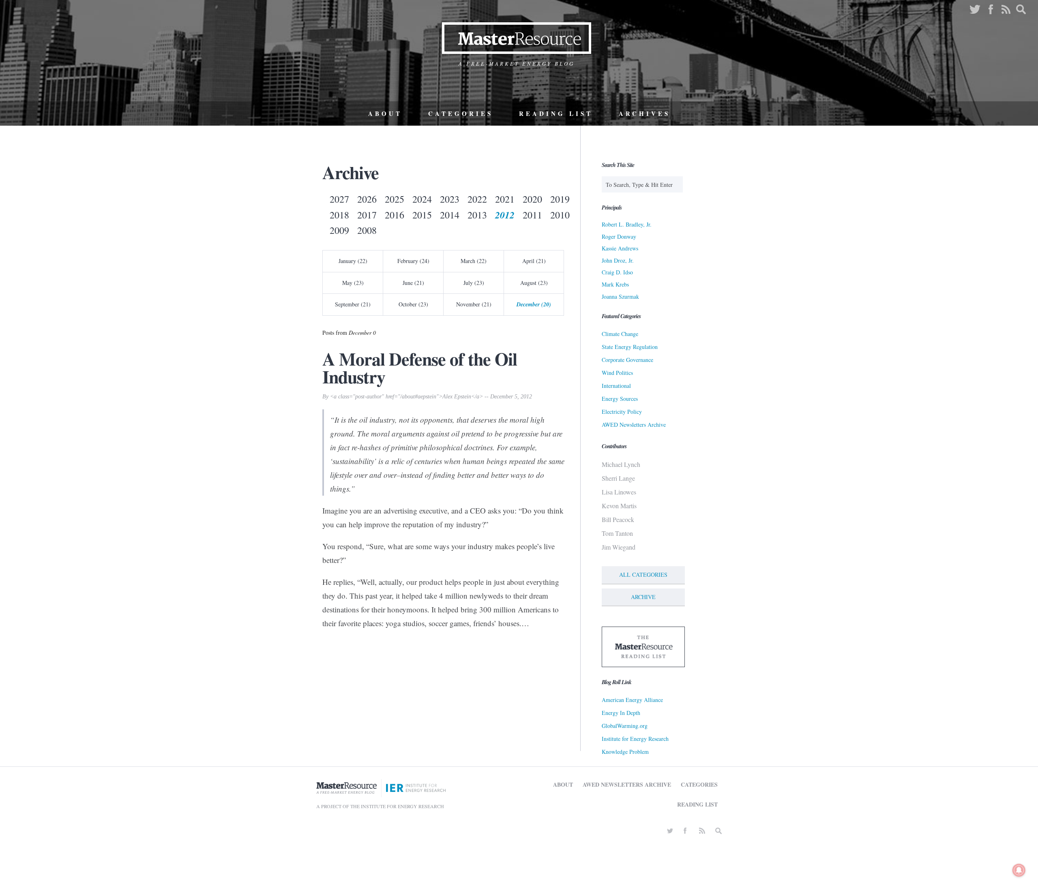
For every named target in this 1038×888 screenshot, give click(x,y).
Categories (460, 113)
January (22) (353, 261)
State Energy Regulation (630, 347)
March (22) (474, 261)
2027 (339, 199)
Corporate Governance (627, 360)
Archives (644, 113)
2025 (394, 199)
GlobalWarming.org (625, 726)
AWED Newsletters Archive (634, 424)
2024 (422, 199)
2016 (394, 214)
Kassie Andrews (620, 248)
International (616, 385)
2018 (339, 214)
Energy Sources (620, 398)
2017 (367, 214)
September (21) (353, 304)
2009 (339, 230)
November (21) (473, 304)
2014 (449, 214)
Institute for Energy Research (635, 738)
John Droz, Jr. (618, 260)
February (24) (413, 261)
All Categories (643, 574)
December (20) (534, 304)
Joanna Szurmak (620, 296)
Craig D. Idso (617, 272)
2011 (532, 214)
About (385, 113)
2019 (560, 199)
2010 (560, 214)
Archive (643, 597)
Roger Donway (619, 236)
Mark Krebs (615, 284)
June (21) (413, 283)
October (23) (413, 304)
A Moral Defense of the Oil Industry (419, 367)
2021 (505, 199)
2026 (367, 199)
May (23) (353, 283)
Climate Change (620, 334)
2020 (532, 199)
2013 (477, 214)
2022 (477, 199)
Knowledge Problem (625, 751)
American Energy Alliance (632, 700)
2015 (422, 214)
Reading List (556, 113)
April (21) (534, 261)
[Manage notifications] (1018, 870)
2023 (449, 199)
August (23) (534, 283)
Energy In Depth (621, 713)
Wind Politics (617, 373)
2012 (505, 215)
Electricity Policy (622, 411)
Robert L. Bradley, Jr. (627, 224)
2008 (367, 230)
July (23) (473, 283)
